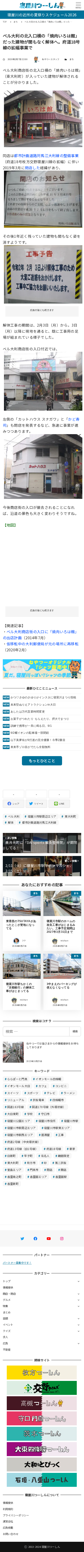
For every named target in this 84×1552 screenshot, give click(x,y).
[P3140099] (43, 198)
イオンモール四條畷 (48, 1079)
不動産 (7, 1349)
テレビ (51, 1093)
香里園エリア (38, 1177)
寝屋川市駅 (71, 1121)
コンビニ (61, 1086)
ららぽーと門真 (17, 1079)
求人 (5, 1337)
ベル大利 (13, 816)
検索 (75, 1031)
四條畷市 (58, 1100)
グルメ (7, 1300)
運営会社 (8, 1521)
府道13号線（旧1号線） (22, 1149)
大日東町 (13, 1114)
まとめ (7, 1312)
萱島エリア (14, 1170)
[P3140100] (43, 273)
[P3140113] (43, 118)
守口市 (45, 1114)
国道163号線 (15, 1107)
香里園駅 (61, 1177)
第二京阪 (60, 1163)
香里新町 (13, 1184)
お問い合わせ (11, 1534)
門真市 (34, 1170)
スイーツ (13, 1093)
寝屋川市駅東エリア (57, 1128)
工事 (61, 1135)
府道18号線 (53, 1149)
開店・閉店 (9, 1293)
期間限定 (63, 1156)
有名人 (45, 1156)
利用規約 (8, 1509)
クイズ (7, 1331)
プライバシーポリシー (16, 1515)
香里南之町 (14, 1177)
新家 (72, 1149)
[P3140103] (43, 465)
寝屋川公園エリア (18, 1121)
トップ (7, 1281)
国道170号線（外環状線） (49, 1107)
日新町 (11, 1156)
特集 (5, 1306)
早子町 (28, 1156)
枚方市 (31, 1163)
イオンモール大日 (18, 1086)
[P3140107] (43, 380)
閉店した (32, 167)
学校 (30, 1114)
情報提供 (8, 1287)
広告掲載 (8, 1527)
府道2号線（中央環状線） (23, 1142)
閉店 (49, 1170)
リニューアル (15, 1100)
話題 (5, 1318)
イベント (8, 1324)
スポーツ (32, 1093)
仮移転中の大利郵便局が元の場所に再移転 (43, 643)
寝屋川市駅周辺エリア (41, 816)
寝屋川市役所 (47, 1121)
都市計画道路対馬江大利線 (38, 822)
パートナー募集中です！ (17, 1263)
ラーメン (69, 1093)
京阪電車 (38, 1100)
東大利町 (70, 816)
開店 (63, 1170)
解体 (10, 822)
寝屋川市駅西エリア (20, 1135)
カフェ (42, 1086)
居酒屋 (45, 1135)
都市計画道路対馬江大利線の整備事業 (46, 155)
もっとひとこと (42, 760)
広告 (5, 1343)
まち (72, 59)
